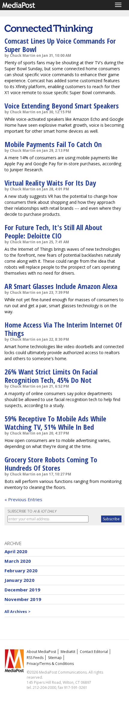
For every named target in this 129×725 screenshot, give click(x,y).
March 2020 (17, 561)
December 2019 (22, 590)
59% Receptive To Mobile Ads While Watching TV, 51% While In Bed (55, 423)
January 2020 (19, 580)
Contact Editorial (94, 651)
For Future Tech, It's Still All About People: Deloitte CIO (53, 231)
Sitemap (55, 657)
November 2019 (22, 599)
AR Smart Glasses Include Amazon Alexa (60, 286)
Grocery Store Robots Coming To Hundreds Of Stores (50, 464)
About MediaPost (41, 651)
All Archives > (17, 611)
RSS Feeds (35, 657)
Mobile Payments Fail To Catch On (53, 144)
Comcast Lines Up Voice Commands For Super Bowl (60, 45)
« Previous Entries (23, 499)
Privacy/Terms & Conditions (50, 663)
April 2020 (16, 551)
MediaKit (68, 651)
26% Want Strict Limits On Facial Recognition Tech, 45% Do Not (51, 376)
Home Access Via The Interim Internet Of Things (63, 329)
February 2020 (21, 570)
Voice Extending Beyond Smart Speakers (61, 106)
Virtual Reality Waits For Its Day (50, 183)
